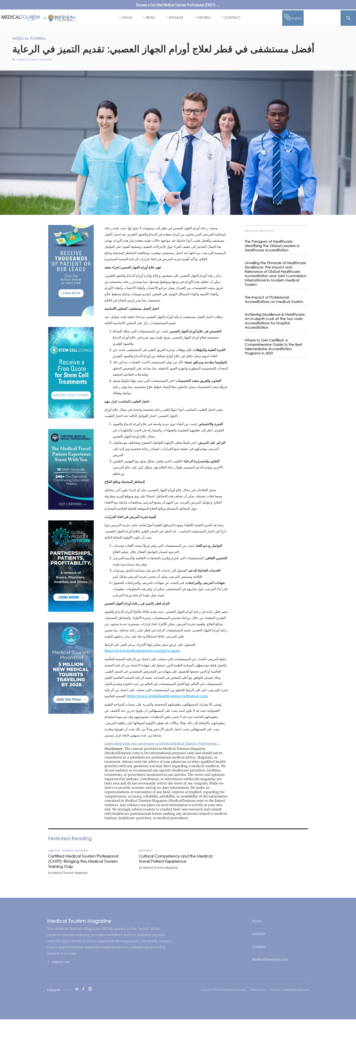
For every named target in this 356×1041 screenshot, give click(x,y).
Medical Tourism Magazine (34, 59)
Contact (258, 947)
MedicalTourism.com (270, 959)
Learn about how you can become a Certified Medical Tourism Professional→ (162, 743)
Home (257, 921)
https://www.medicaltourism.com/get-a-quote (142, 651)
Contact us (60, 962)
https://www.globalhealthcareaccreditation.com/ (167, 696)
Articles (258, 934)
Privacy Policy (258, 990)
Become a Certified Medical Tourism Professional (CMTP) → (178, 4)
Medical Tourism (343, 75)
